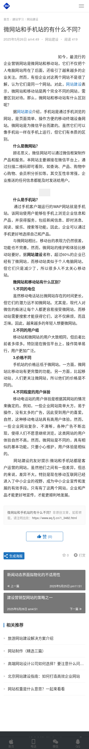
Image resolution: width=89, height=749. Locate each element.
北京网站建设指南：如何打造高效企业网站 (44, 676)
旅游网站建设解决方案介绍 (30, 638)
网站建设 (51, 39)
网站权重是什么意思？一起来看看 (36, 689)
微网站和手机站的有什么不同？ (30, 512)
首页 (6, 19)
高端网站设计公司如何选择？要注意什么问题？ (46, 663)
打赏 (78, 554)
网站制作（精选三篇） (27, 651)
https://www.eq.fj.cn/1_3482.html (54, 517)
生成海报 (15, 555)
